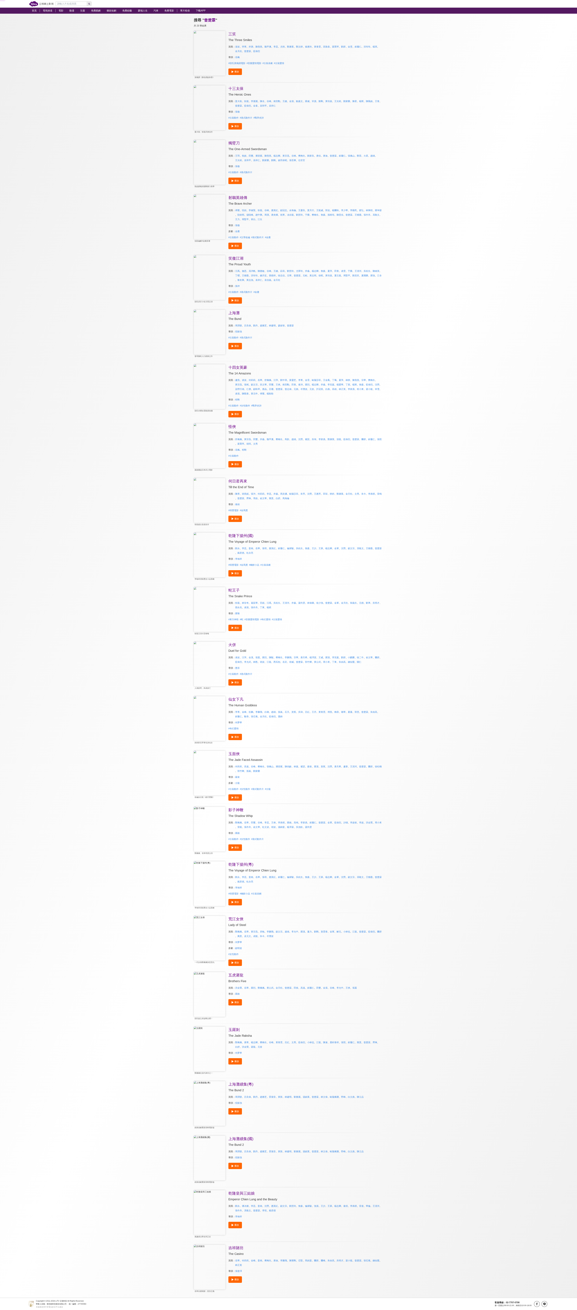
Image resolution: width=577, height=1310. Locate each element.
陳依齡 (288, 766)
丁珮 (334, 380)
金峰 (244, 712)
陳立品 (360, 1097)
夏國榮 (364, 275)
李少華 (344, 210)
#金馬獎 (244, 510)
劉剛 (321, 101)
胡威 (291, 662)
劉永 (237, 548)
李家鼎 (351, 389)
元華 (289, 275)
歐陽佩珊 (334, 1097)
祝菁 (282, 215)
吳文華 (263, 384)
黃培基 (328, 101)
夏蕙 (350, 712)
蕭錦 (280, 716)
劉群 (343, 46)
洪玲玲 (367, 46)
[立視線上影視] (41, 3)
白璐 (266, 712)
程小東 (360, 389)
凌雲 (343, 271)
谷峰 (269, 101)
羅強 (372, 275)
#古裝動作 (233, 117)
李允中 (295, 931)
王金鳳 (326, 380)
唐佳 (318, 155)
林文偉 (324, 1097)
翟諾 (307, 439)
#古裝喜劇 (268, 63)
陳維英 (376, 271)
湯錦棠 (281, 827)
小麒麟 (351, 657)
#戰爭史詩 (258, 117)
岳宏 (284, 662)
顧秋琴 (256, 389)
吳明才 (376, 603)
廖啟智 (281, 325)
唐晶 (264, 389)
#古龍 (268, 789)
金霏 (307, 380)
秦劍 (237, 504)
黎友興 (240, 280)
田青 (336, 271)
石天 (287, 712)
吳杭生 (367, 271)
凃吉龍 (290, 215)
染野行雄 (239, 389)
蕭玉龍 (337, 275)
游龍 (339, 439)
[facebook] (537, 1304)
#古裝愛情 (279, 63)
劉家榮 (346, 101)
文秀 (255, 443)
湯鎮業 (306, 1097)
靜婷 (332, 494)
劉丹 (255, 325)
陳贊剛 (292, 1260)
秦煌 (345, 1206)
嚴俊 (309, 766)
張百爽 (292, 160)
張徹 (237, 111)
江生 (260, 219)
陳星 (354, 101)
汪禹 (237, 271)
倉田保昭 (282, 160)
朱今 (363, 494)
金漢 (291, 101)
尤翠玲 (299, 271)
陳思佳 (340, 215)
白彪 (327, 389)
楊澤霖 (313, 657)
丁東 (262, 607)
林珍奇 (245, 603)
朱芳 (303, 494)
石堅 (300, 1260)
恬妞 (244, 210)
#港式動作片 (246, 117)
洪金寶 (369, 822)
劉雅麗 (297, 1097)
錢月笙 (263, 275)
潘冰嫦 (245, 1206)
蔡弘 (361, 210)
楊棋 (269, 607)
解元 (339, 931)
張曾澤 (238, 1271)
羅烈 (307, 384)
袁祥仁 (272, 105)
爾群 (363, 439)
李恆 (264, 1210)
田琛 (325, 494)
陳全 (262, 101)
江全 (379, 275)
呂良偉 (247, 325)
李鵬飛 (288, 657)
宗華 (363, 380)
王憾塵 (358, 215)
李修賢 (252, 210)
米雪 (377, 389)
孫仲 (237, 286)
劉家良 (310, 155)
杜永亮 (249, 553)
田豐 (251, 155)
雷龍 (239, 827)
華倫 (368, 1206)
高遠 (246, 766)
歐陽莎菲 (316, 380)
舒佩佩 (267, 380)
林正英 (342, 389)
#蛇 (241, 619)
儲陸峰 (249, 215)
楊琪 (375, 46)
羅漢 (327, 657)
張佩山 (351, 155)
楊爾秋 (335, 210)
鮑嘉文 (299, 101)
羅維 (289, 822)
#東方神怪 (233, 619)
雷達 (361, 1206)
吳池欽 (299, 827)
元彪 (296, 389)
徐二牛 (360, 657)
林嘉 (296, 766)
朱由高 (342, 662)
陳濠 (325, 1042)
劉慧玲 (299, 215)
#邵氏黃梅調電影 (236, 63)
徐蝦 (321, 275)
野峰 (343, 1097)
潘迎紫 (258, 155)
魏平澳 (267, 46)
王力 (237, 219)
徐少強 (319, 603)
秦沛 (300, 384)
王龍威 (319, 210)
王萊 (321, 548)
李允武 (247, 662)
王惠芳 (317, 494)
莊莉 (282, 271)
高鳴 (296, 822)
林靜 (348, 380)
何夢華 (238, 722)
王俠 (278, 384)
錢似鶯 (351, 662)
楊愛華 (340, 384)
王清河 (358, 271)
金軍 (336, 548)
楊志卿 (276, 155)
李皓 (255, 498)
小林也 (346, 931)
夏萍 (330, 271)
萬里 (271, 498)
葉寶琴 (335, 46)
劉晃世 (355, 275)
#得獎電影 (233, 510)
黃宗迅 (285, 155)
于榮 (307, 215)
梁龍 (253, 1047)
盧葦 (345, 766)
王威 (321, 657)
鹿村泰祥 (334, 1042)
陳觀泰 (245, 393)
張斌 (246, 384)
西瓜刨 (276, 662)
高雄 (334, 389)
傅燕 (330, 712)
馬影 (287, 439)
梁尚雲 (301, 603)
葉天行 (310, 210)
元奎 (312, 389)
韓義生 (353, 603)
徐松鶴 (378, 766)
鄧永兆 (238, 607)
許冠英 (319, 389)
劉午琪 (283, 380)
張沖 (253, 494)
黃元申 (254, 393)
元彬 (305, 275)
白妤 (278, 498)
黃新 (280, 1097)
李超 (361, 822)
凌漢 (237, 393)
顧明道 (238, 948)
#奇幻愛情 (265, 619)
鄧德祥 (272, 275)
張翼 (257, 657)
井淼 (307, 271)
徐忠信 (281, 275)
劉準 (368, 603)
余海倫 (292, 210)
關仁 (359, 662)
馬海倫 (285, 498)
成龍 (255, 936)
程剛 (237, 399)
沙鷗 (345, 822)
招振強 (238, 331)
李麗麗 (254, 101)
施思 (244, 271)
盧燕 (237, 380)
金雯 (350, 46)
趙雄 (372, 155)
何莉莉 (252, 380)
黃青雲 (317, 46)
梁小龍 (369, 389)
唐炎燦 (274, 215)
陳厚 (237, 494)
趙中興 (258, 215)
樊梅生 (301, 155)
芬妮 (262, 603)
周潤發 (238, 325)
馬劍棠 (308, 1260)
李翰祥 (238, 559)
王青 (377, 101)
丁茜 (348, 384)
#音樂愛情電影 (254, 63)
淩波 (237, 46)
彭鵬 (251, 712)
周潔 (266, 215)
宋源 (314, 101)
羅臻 (237, 613)
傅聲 (237, 210)
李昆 (275, 46)
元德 (361, 603)
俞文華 (263, 498)
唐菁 (246, 1042)
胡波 (262, 662)
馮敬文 (376, 215)
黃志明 (313, 275)
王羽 (237, 155)
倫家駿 (290, 548)
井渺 (251, 46)
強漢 (316, 1206)
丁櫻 (237, 275)
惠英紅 (274, 210)
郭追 (327, 210)
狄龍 (246, 101)
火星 (366, 155)
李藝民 (353, 210)
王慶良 (301, 210)
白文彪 (351, 1097)
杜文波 (265, 827)
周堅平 (245, 219)
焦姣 (244, 155)
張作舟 (367, 215)
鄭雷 (359, 155)
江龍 (269, 662)
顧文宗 (254, 384)
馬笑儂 (283, 494)
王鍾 (284, 101)
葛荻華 (254, 603)
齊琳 (248, 498)
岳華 (260, 380)
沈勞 (377, 384)
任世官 (301, 160)
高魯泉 (326, 46)
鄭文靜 (299, 46)
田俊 (296, 988)
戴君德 (240, 553)
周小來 (326, 662)
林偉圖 (310, 603)
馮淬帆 (252, 271)
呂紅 (307, 712)
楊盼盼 (270, 393)
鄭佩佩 (238, 822)
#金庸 (268, 237)
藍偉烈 (256, 51)
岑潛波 (304, 389)
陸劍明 (240, 215)
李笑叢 (331, 384)
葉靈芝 (292, 380)
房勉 (262, 931)
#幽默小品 (254, 565)
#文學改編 (245, 237)
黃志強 (249, 280)
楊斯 (361, 101)
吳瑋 (314, 439)
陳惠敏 (261, 271)
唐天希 (304, 657)
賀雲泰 (324, 931)
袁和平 (263, 105)
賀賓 (294, 712)
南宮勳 (276, 101)
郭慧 (357, 712)
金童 (255, 105)
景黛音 (272, 1097)
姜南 (251, 548)
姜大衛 (238, 101)
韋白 (253, 219)
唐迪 (325, 155)
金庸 (237, 231)
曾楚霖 (247, 51)
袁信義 (267, 280)
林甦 (255, 662)
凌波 (244, 380)
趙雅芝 (263, 325)
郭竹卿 (308, 662)
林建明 (272, 325)
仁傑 (248, 389)
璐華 (343, 712)
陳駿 (271, 657)
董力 (309, 931)
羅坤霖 (378, 210)
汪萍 (275, 380)
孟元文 (247, 936)
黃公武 (317, 662)
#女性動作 (245, 405)
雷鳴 (379, 494)
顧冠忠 (283, 210)
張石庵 (254, 716)
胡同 (248, 443)
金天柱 (238, 51)
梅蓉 (336, 712)
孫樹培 (331, 215)
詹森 (323, 215)
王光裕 (337, 101)
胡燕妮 (245, 494)
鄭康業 (290, 46)
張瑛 (264, 548)
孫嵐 (280, 712)
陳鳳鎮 (369, 101)
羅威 (307, 101)
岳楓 (237, 57)
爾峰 (323, 1260)
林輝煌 (369, 210)
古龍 (237, 783)
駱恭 (246, 716)
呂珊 (271, 389)
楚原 (237, 668)
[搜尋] (89, 4)
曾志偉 (288, 389)
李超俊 (353, 822)
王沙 (314, 548)
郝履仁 (358, 46)
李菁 (244, 46)
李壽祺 (371, 494)
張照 (379, 439)
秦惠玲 (308, 46)
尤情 (282, 46)
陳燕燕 (258, 46)
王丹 (314, 712)
